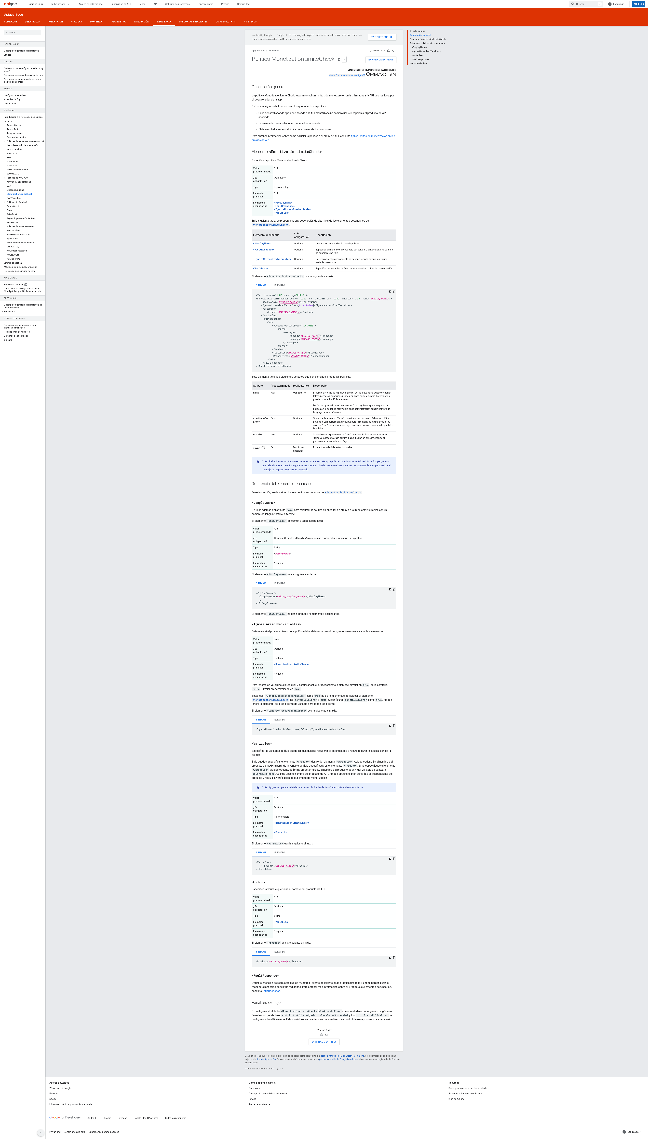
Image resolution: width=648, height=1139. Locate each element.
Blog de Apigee (457, 1099)
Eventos (53, 1093)
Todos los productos (175, 1118)
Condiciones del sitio (74, 1132)
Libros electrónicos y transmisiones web (70, 1104)
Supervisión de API (121, 4)
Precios (225, 4)
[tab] (261, 285)
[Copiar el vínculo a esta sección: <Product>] (269, 882)
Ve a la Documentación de (347, 75)
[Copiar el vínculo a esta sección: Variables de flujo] (284, 1003)
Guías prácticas (226, 21)
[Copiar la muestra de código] (394, 291)
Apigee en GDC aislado (91, 4)
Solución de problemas (177, 4)
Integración (141, 21)
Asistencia (250, 21)
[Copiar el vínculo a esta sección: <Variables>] (276, 744)
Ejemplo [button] (279, 285)
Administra (119, 21)
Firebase (122, 1118)
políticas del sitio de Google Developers (338, 1059)
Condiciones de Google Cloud (104, 1132)
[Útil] (388, 50)
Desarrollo (32, 21)
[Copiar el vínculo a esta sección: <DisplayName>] (278, 503)
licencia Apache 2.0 (266, 1059)
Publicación (55, 21)
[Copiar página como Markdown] (339, 59)
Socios (53, 1099)
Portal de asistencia (259, 1104)
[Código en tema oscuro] (390, 291)
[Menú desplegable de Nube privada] (70, 4)
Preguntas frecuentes (193, 21)
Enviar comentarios (381, 59)
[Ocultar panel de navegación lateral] (40, 1133)
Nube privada (58, 4)
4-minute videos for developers (465, 1093)
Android (91, 1118)
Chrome (107, 1118)
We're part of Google (60, 1088)
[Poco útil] (393, 50)
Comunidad (243, 4)
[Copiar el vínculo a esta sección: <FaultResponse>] (283, 976)
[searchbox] (22, 32)
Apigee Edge (36, 4)
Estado (252, 1099)
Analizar (76, 21)
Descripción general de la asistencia (268, 1093)
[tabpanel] (324, 330)
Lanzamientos (205, 4)
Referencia (164, 21)
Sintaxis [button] (261, 285)
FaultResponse (271, 991)
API (155, 4)
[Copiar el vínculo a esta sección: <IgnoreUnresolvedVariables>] (305, 624)
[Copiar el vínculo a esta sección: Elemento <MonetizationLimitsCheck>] (325, 152)
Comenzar (10, 21)
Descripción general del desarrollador (468, 1088)
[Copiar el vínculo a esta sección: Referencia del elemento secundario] (316, 484)
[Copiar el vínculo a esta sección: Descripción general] (288, 87)
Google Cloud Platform (146, 1118)
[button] (22, 121)
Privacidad (55, 1132)
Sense (142, 4)
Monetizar (96, 21)
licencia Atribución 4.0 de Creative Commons (342, 1056)
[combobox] (586, 4)
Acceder (639, 4)
